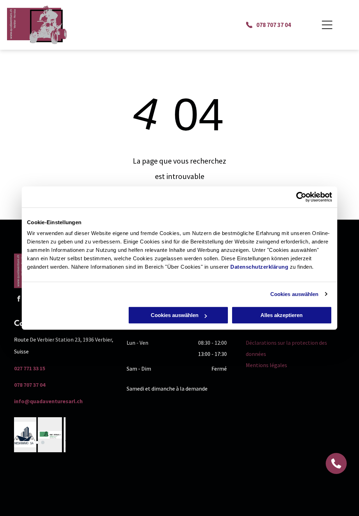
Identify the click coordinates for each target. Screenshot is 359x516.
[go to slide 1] (37, 442)
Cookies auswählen (294, 294)
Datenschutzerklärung (259, 267)
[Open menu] (327, 25)
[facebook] (18, 299)
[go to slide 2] (42, 442)
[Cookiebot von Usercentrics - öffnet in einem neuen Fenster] (301, 197)
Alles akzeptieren (281, 315)
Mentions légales (266, 365)
